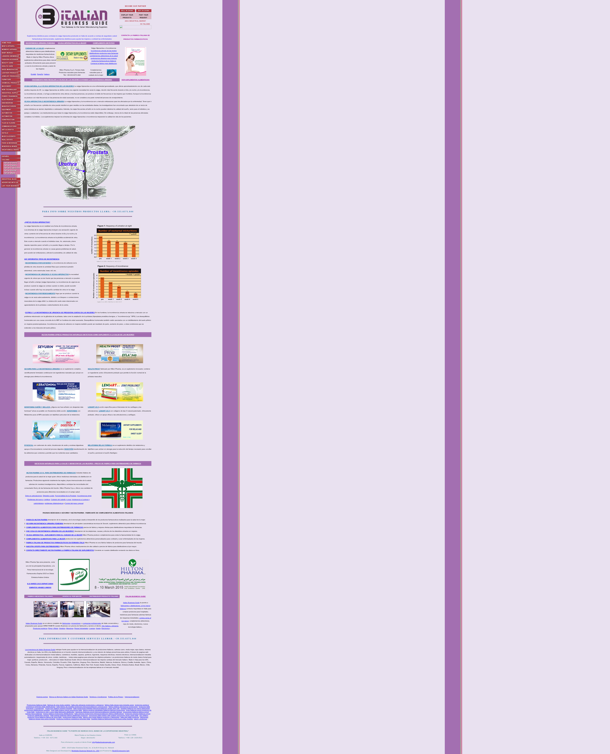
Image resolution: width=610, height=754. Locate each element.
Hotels (98, 628)
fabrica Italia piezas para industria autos (119, 705)
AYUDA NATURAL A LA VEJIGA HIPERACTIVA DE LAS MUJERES (49, 86)
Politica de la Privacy (115, 697)
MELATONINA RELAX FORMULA (100, 445)
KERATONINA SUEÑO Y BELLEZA (37, 407)
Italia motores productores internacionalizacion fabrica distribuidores (99, 714)
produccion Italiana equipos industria (58, 708)
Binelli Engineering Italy (120, 751)
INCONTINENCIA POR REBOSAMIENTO (40, 293)
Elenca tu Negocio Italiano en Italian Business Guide (68, 697)
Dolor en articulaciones (33, 496)
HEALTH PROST (94, 369)
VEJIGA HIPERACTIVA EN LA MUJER (72, 43)
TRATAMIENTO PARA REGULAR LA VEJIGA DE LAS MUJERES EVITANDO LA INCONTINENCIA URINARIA (72, 80)
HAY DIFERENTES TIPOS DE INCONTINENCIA (41, 259)
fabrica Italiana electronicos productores (123, 707)
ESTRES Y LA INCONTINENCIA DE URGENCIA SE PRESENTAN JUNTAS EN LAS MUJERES (60, 312)
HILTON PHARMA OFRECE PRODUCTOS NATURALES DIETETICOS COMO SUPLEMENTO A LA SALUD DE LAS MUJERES (88, 335)
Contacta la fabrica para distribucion (104, 63)
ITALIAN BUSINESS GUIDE (135, 596)
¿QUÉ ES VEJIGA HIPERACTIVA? (37, 222)
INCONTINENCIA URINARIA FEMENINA (40, 43)
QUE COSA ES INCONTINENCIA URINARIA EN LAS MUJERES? (50, 531)
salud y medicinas (140, 719)
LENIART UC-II (93, 407)
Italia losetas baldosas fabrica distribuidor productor (69, 715)
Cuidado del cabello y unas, (61, 499)
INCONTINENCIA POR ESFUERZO (38, 263)
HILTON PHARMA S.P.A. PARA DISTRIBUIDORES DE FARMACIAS (51, 473)
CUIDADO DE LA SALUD (34, 48)
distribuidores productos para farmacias (103, 53)
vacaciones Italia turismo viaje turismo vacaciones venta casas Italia (113, 715)
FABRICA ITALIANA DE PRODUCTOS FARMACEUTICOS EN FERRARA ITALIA (55, 543)
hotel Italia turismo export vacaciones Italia (66, 710)
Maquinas (69, 628)
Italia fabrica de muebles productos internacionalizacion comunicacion (82, 707)
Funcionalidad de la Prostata (65, 496)
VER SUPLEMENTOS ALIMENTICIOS (135, 80)
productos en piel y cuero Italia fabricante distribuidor (55, 712)
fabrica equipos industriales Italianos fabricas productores (104, 710)
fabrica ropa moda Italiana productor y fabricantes (101, 717)
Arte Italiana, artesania (110, 626)
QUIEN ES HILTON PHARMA (36, 520)
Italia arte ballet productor (129, 717)
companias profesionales (92, 623)
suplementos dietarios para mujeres (104, 58)
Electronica (106, 628)
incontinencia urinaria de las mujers (104, 51)
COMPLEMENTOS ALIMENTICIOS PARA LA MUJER (45, 539)
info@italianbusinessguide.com (103, 742)
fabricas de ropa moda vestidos (58, 705)
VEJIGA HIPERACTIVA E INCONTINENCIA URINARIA (44, 101)
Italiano (47, 74)
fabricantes (66, 623)
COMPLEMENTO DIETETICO (104, 43)
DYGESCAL (28, 445)
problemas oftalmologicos (54, 503)
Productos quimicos (40, 628)
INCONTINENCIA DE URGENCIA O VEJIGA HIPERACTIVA (47, 274)
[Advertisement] (88, 682)
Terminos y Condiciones (98, 697)
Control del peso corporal (74, 503)
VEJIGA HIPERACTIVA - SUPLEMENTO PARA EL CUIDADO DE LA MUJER (54, 535)
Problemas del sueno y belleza (38, 499)
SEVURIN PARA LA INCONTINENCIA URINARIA (42, 369)
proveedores (76, 623)
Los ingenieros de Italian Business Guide (40, 649)
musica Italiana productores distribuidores (58, 714)
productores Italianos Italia (72, 717)
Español (40, 74)
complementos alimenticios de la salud (104, 56)
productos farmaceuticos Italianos (104, 61)
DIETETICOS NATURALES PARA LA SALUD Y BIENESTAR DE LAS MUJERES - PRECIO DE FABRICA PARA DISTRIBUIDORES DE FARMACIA (88, 463)
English (33, 74)
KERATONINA (72, 411)
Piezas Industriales (81, 628)
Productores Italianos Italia (36, 705)
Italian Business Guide (131, 602)
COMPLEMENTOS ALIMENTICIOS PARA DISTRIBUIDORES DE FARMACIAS (54, 527)
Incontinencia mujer (84, 496)
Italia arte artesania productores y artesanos (87, 705)
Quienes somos (42, 697)
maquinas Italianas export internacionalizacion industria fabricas (98, 712)
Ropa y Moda (53, 628)
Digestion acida (48, 496)
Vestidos (62, 628)
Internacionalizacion (132, 697)
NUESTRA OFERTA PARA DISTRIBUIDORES (43, 546)
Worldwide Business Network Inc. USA (85, 751)
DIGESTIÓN (68, 449)
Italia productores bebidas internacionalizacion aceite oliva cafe (96, 708)
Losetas (92, 628)
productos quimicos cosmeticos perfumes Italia (73, 719)
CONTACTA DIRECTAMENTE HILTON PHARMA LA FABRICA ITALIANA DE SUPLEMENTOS (60, 550)
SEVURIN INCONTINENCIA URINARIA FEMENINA (44, 523)
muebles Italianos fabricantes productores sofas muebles (112, 719)
